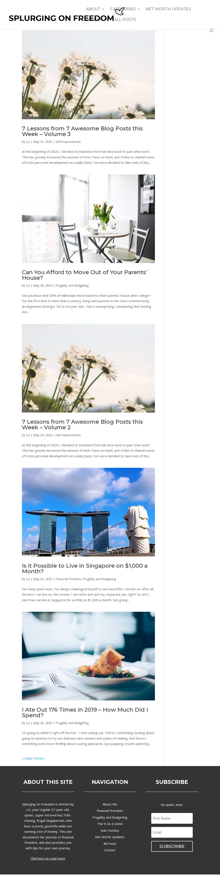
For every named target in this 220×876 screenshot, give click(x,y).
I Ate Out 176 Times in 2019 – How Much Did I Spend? (85, 712)
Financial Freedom (68, 579)
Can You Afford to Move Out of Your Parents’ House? (84, 275)
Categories (123, 9)
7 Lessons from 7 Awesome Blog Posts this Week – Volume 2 (82, 424)
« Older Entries (33, 758)
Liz (28, 142)
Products (97, 20)
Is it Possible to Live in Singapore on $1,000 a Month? (85, 568)
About (93, 9)
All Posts (125, 20)
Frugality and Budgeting (72, 285)
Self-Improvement (68, 142)
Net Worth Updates (168, 9)
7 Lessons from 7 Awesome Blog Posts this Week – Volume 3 (82, 131)
